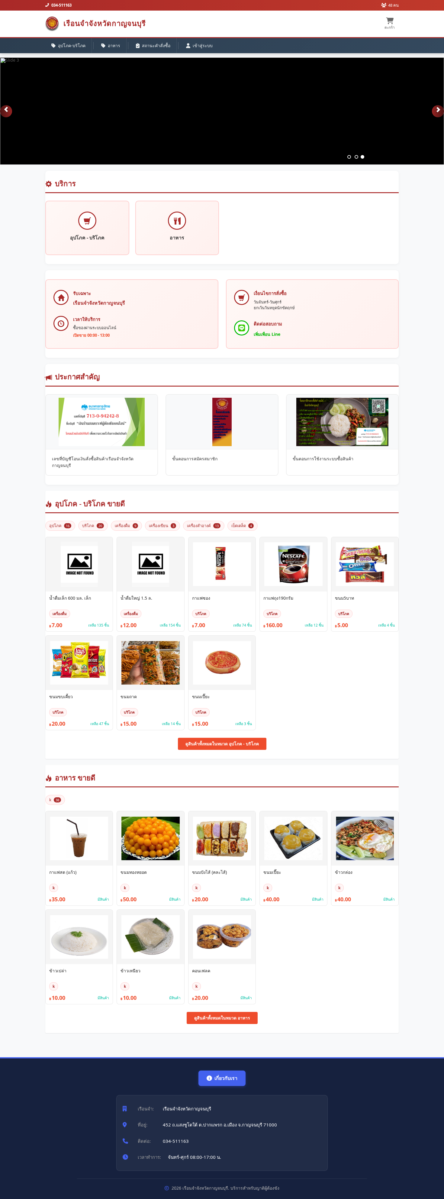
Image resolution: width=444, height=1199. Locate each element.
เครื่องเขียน (161, 525)
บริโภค (92, 525)
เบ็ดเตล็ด (241, 525)
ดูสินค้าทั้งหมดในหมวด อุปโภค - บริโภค (222, 744)
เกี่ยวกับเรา (225, 1078)
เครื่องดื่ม (125, 525)
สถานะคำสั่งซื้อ (156, 45)
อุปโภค (59, 525)
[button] (6, 111)
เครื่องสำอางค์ (203, 525)
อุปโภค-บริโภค (71, 45)
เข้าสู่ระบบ (203, 45)
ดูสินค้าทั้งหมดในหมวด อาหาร (222, 1018)
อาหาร (114, 45)
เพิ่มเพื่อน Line (267, 334)
